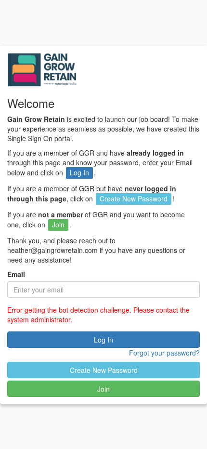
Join (103, 389)
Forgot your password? (164, 352)
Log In (103, 339)
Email (16, 274)
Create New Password (104, 370)
